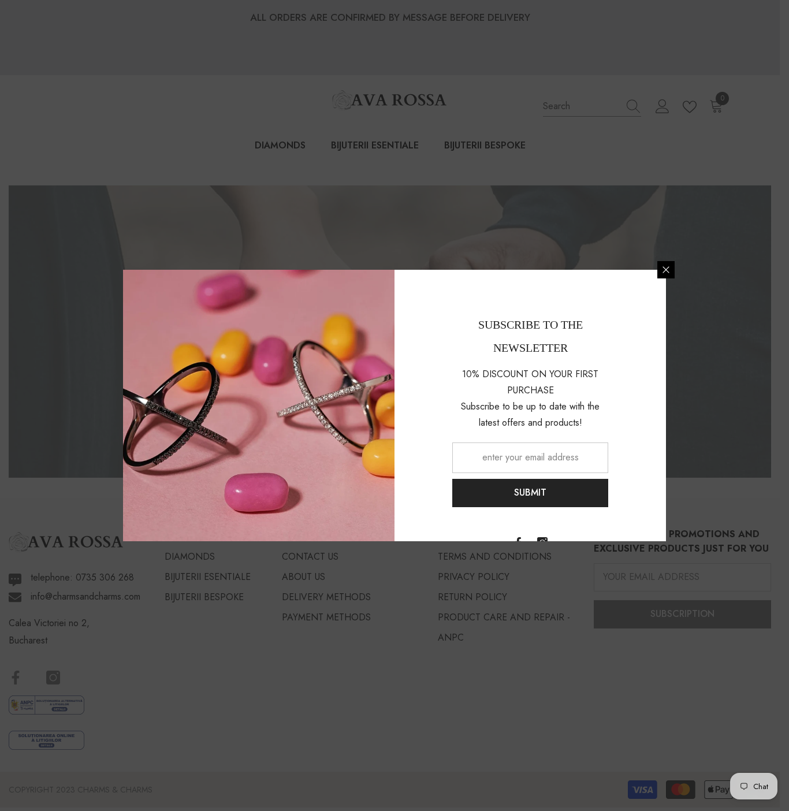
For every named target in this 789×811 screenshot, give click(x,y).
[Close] (666, 269)
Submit (530, 492)
